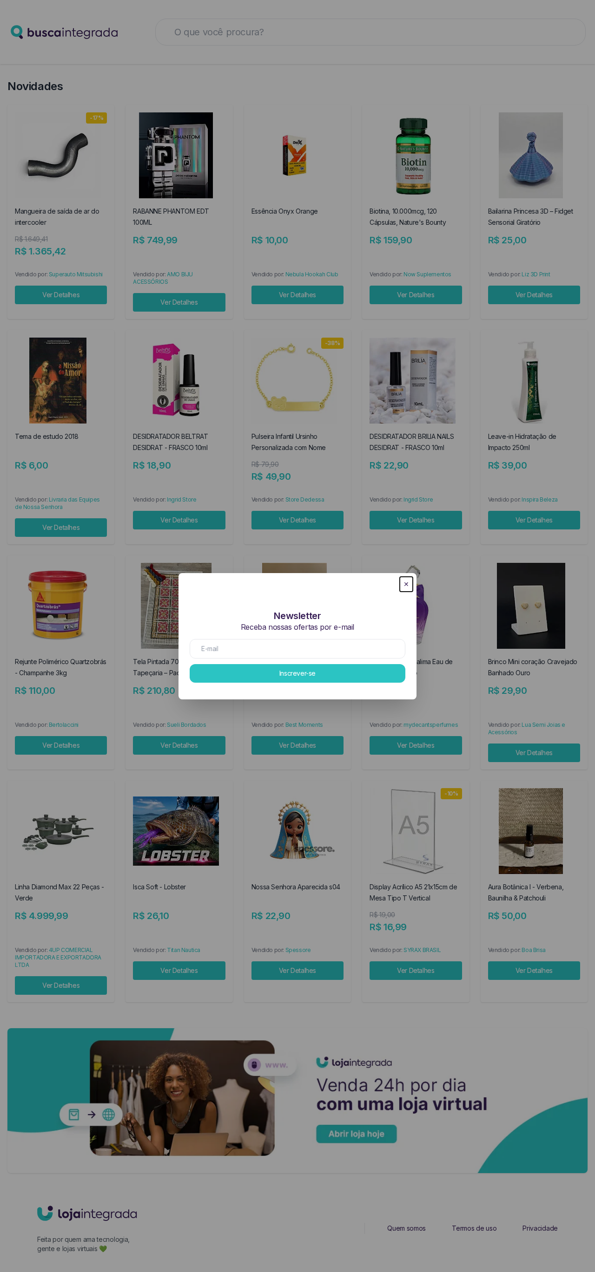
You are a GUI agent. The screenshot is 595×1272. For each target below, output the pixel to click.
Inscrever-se (297, 673)
